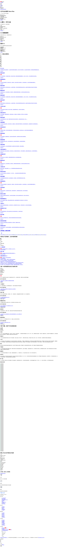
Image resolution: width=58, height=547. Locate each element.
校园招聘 (3, 521)
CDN (1, 260)
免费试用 (1, 473)
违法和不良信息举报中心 (4, 537)
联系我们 (3, 522)
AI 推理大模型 (2, 280)
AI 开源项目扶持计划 (5, 530)
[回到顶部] (1, 546)
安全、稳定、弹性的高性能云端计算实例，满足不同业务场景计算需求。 (14, 262)
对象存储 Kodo (2, 261)
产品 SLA (3, 515)
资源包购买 (3, 509)
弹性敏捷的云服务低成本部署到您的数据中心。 (9, 253)
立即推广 (1, 41)
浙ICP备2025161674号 (41, 537)
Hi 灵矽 (1, 52)
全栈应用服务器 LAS (5, 499)
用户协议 (3, 514)
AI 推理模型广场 (6, 280)
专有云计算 (7, 297)
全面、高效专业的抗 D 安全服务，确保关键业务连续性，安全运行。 (13, 264)
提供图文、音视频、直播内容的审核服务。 (10, 259)
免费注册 (4, 9)
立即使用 (1, 249)
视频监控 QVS (5, 305)
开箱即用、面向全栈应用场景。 (6, 257)
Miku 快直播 (2, 263)
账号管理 (3, 507)
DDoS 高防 (1, 264)
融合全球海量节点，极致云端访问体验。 (8, 260)
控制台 (1, 9)
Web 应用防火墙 (5, 322)
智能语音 (10, 280)
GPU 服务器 (2, 297)
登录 (2, 9)
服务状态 (3, 516)
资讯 (1, 6)
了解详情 (4, 249)
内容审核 (1, 259)
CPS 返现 (3, 528)
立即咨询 (1, 298)
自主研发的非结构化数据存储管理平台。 (11, 261)
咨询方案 (4, 473)
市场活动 (3, 524)
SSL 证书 (9, 322)
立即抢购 (1, 30)
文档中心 (3, 513)
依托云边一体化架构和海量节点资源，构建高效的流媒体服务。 (13, 263)
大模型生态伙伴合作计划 (7, 529)
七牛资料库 (3, 523)
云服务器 (1, 262)
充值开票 (3, 506)
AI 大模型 (1, 2)
